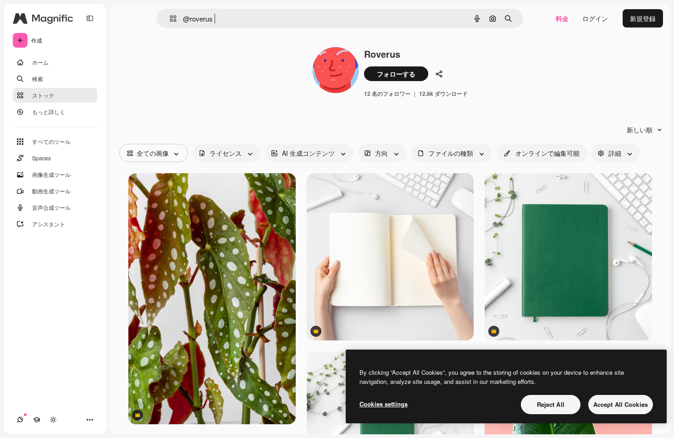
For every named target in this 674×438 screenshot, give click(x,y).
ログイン (595, 18)
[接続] (20, 419)
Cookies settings (383, 404)
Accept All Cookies (620, 404)
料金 (562, 18)
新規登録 (643, 18)
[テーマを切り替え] (53, 419)
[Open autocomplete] (169, 18)
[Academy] (36, 419)
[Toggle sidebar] (90, 18)
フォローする (396, 73)
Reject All (550, 404)
